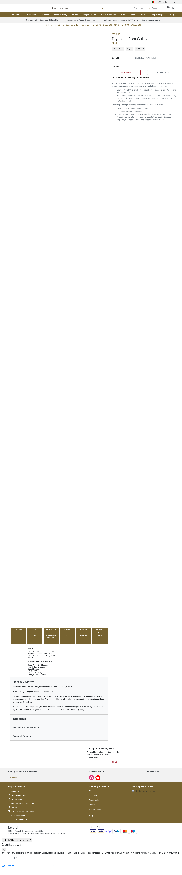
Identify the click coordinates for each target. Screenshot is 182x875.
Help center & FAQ (18, 795)
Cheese (45, 15)
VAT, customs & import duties (22, 803)
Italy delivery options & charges (23, 811)
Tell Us (114, 762)
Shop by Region (158, 15)
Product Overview (23, 681)
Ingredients (19, 718)
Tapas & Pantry (60, 15)
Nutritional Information (26, 727)
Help (173, 2)
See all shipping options (151, 20)
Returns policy (16, 799)
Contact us (15, 791)
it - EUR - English (18, 819)
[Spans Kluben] (17, 8)
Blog (172, 15)
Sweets (75, 15)
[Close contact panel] (4, 849)
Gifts (123, 15)
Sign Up (13, 777)
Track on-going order (19, 815)
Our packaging (17, 807)
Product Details (22, 736)
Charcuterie (32, 15)
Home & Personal (108, 15)
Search (80, 8)
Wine (133, 15)
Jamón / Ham (16, 15)
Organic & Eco (89, 15)
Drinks (143, 15)
